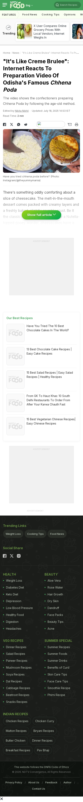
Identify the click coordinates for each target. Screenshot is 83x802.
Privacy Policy (13, 782)
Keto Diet (12, 594)
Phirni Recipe (56, 695)
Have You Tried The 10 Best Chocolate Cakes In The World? (48, 328)
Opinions (70, 14)
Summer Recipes (59, 647)
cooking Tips (50, 14)
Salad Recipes (15, 653)
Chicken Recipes (17, 721)
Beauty (51, 574)
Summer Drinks (57, 660)
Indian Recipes (15, 714)
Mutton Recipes (16, 730)
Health (9, 574)
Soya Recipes (15, 674)
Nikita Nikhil (22, 110)
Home (6, 52)
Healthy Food (15, 615)
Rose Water (55, 587)
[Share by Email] (69, 124)
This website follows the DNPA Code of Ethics (41, 767)
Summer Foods (57, 653)
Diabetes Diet (15, 587)
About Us (33, 782)
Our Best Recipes (19, 318)
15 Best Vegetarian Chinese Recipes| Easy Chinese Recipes (51, 421)
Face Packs (55, 615)
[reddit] (25, 124)
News (15, 52)
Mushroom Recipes (19, 667)
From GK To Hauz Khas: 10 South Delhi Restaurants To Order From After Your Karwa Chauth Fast (48, 400)
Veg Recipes (13, 641)
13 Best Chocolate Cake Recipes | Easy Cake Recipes (49, 351)
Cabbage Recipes (18, 688)
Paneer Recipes (16, 660)
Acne (51, 628)
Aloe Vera (54, 580)
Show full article (40, 215)
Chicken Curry (44, 721)
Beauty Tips (55, 621)
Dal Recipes (14, 681)
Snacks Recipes (16, 701)
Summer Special (58, 641)
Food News (29, 14)
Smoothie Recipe (59, 688)
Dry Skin (53, 601)
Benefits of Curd (58, 667)
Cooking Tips (35, 533)
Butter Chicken (15, 740)
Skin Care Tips (57, 674)
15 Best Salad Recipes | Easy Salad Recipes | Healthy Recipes (50, 374)
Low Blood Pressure (19, 608)
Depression (13, 601)
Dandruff (53, 608)
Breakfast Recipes (18, 750)
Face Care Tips (58, 681)
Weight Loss (13, 533)
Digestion (12, 621)
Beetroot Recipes (17, 695)
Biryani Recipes (43, 730)
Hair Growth (55, 594)
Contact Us (38, 788)
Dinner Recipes (16, 647)
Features (9, 14)
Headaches (13, 628)
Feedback (51, 782)
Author (67, 782)
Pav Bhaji (43, 750)
